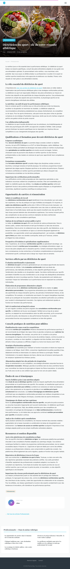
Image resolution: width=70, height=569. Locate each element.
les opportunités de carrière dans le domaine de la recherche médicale (18, 536)
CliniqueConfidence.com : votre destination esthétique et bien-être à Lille (18, 542)
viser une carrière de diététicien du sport (29, 88)
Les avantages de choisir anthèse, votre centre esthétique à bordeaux (18, 548)
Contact (40, 560)
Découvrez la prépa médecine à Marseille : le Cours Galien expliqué (50, 536)
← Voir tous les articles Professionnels (17, 514)
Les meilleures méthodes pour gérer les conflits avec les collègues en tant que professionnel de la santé (49, 543)
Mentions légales (31, 560)
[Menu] (65, 3)
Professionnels (9, 40)
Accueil (7, 61)
